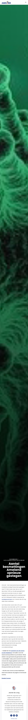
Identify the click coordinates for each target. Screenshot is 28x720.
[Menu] (25, 2)
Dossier (14, 560)
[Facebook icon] (11, 715)
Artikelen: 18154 (14, 718)
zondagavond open (7, 599)
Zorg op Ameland (20, 560)
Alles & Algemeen (8, 560)
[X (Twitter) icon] (17, 715)
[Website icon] (14, 715)
